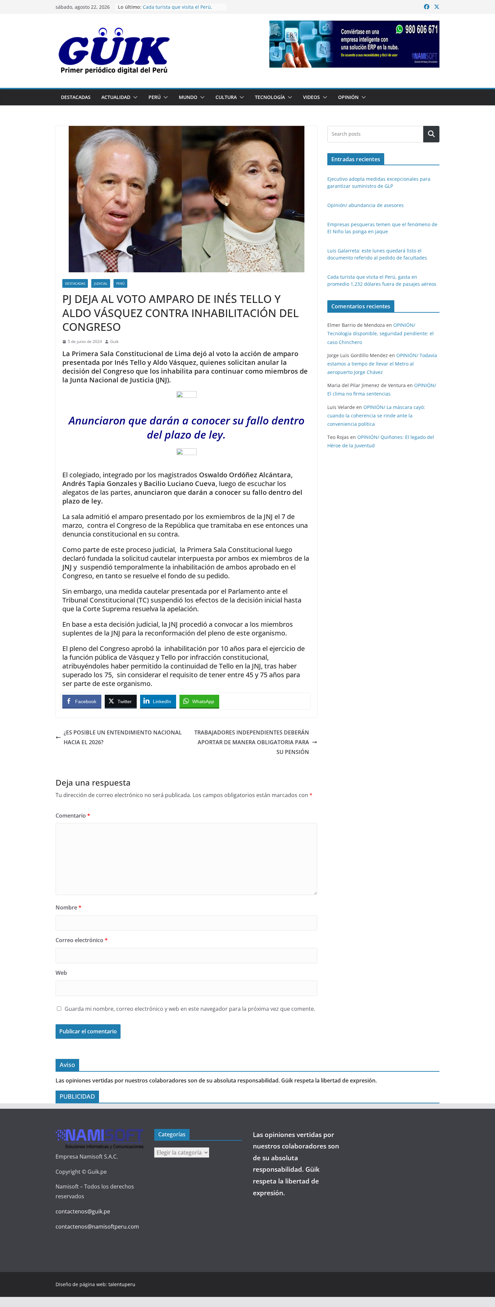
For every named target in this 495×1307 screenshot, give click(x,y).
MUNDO (188, 97)
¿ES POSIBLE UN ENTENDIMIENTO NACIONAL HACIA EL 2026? (123, 737)
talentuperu (121, 1284)
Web (61, 972)
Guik (114, 341)
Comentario (73, 815)
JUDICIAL (100, 283)
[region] (354, 44)
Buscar (431, 134)
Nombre (68, 907)
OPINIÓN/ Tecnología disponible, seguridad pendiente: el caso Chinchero (380, 333)
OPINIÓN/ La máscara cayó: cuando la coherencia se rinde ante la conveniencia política (376, 415)
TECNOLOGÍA (270, 97)
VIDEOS (311, 97)
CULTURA (226, 97)
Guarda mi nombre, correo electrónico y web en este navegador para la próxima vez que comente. (190, 1008)
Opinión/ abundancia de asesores (365, 205)
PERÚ (154, 97)
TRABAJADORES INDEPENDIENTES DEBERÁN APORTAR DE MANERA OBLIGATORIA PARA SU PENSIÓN (251, 742)
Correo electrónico (82, 940)
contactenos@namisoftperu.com (97, 1226)
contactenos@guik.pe (83, 1211)
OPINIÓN (348, 97)
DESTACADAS (76, 97)
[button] (134, 97)
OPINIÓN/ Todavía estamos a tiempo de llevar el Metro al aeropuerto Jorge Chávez (382, 363)
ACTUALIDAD (115, 97)
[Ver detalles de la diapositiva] (354, 44)
